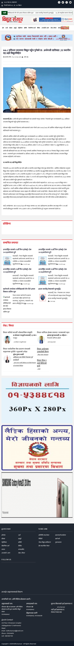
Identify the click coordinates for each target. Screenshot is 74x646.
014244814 (10, 633)
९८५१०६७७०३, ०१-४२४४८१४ (34, 615)
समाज (59, 28)
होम (3, 28)
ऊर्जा (6, 28)
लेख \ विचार (53, 28)
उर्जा (19, 535)
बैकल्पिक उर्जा (5, 546)
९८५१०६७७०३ (5, 614)
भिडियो (40, 538)
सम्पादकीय (21, 549)
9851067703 (9, 636)
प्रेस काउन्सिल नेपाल (43, 546)
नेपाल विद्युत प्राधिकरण (44, 542)
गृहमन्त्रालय (58, 542)
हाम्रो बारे (57, 538)
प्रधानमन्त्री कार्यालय (60, 535)
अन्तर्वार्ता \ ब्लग (45, 28)
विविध (38, 28)
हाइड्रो (15, 28)
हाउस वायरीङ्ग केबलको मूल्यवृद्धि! (33, 13)
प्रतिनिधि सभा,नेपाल (43, 535)
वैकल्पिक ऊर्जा (32, 28)
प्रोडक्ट (10, 28)
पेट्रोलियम (20, 28)
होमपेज (3, 535)
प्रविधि (25, 28)
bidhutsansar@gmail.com (14, 630)
